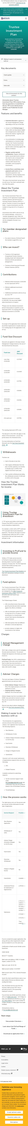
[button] (26, 9)
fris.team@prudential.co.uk (10, 1010)
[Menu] (26, 18)
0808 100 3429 (12, 997)
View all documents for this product (14, 94)
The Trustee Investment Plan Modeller (13, 571)
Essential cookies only (14, 1117)
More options (14, 1122)
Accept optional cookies (14, 1112)
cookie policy (20, 1106)
